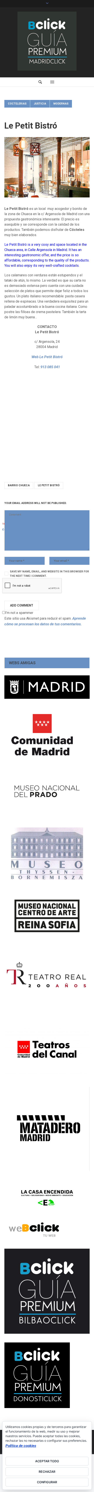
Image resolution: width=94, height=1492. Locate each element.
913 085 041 (50, 367)
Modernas (60, 103)
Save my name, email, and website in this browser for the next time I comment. (49, 573)
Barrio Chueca (19, 485)
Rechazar (47, 1471)
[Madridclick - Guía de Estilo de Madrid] (47, 41)
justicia (40, 103)
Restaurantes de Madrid (26, 111)
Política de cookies (20, 1445)
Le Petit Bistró (49, 485)
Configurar (47, 1482)
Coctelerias (17, 103)
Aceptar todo (47, 1461)
